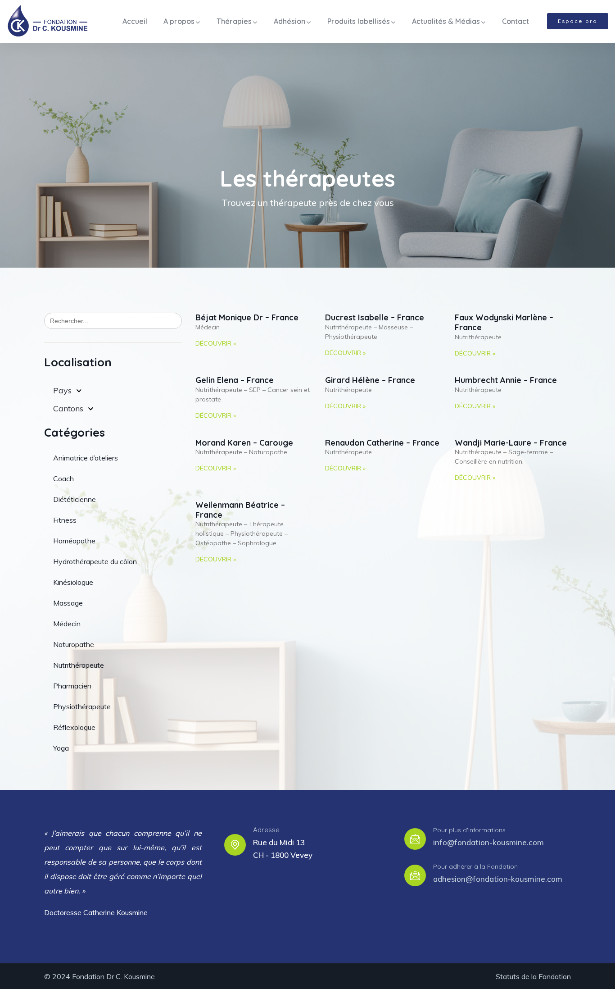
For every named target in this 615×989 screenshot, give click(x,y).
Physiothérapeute (82, 706)
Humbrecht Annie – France (506, 380)
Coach (63, 478)
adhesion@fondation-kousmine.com (497, 879)
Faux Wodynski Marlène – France (504, 322)
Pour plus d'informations (469, 830)
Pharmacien (72, 685)
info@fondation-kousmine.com (488, 842)
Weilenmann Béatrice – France (240, 510)
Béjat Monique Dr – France (246, 317)
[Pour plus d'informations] (415, 839)
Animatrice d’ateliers (85, 457)
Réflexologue (74, 727)
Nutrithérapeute (78, 665)
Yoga (61, 747)
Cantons (68, 408)
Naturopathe (73, 644)
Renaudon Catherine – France (382, 443)
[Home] (47, 21)
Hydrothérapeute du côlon (95, 561)
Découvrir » (215, 343)
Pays (62, 390)
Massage (68, 602)
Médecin (67, 623)
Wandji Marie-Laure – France (511, 443)
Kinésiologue (73, 582)
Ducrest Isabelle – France (374, 317)
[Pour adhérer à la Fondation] (415, 875)
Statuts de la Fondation (533, 976)
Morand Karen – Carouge (244, 443)
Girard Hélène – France (370, 380)
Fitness (65, 519)
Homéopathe (74, 540)
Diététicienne (74, 499)
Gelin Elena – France (234, 380)
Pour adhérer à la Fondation (475, 866)
